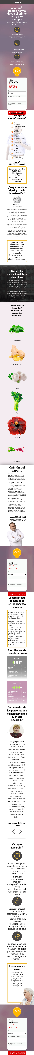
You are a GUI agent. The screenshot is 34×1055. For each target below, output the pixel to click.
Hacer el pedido (16, 594)
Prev (13, 831)
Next (20, 831)
